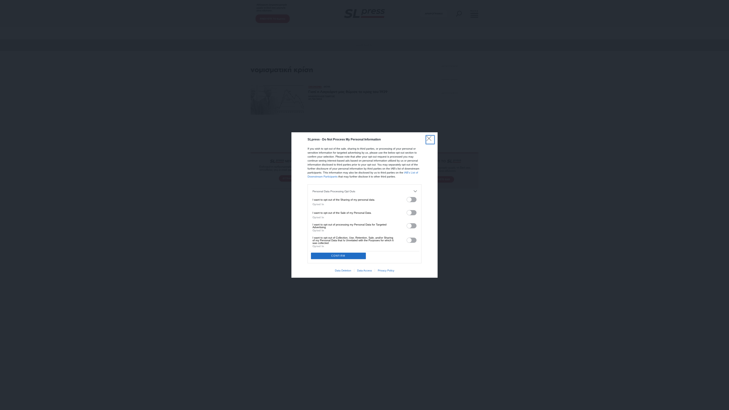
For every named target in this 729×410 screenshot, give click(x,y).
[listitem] (364, 191)
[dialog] (364, 205)
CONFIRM (338, 255)
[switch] (412, 199)
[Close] (430, 139)
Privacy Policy (386, 270)
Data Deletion (343, 270)
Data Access (364, 270)
